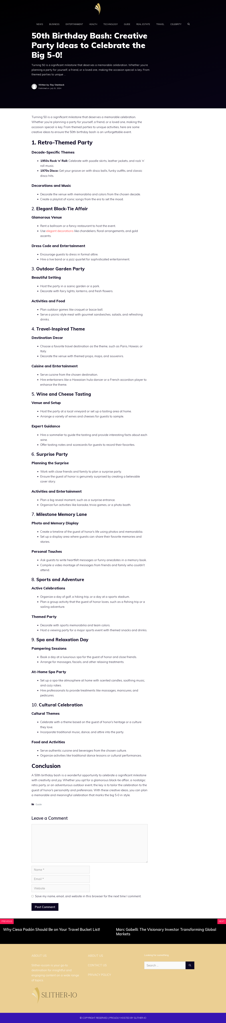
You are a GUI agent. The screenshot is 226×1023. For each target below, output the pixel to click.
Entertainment (74, 24)
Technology (110, 24)
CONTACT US (97, 965)
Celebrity (175, 24)
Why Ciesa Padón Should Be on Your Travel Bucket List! (51, 929)
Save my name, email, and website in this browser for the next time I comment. (88, 896)
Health (93, 24)
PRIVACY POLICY (99, 975)
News (39, 24)
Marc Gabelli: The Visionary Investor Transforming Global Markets (166, 931)
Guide (127, 24)
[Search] (190, 965)
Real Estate (143, 24)
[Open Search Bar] (188, 24)
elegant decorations (60, 231)
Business (54, 24)
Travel (160, 24)
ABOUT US (95, 955)
